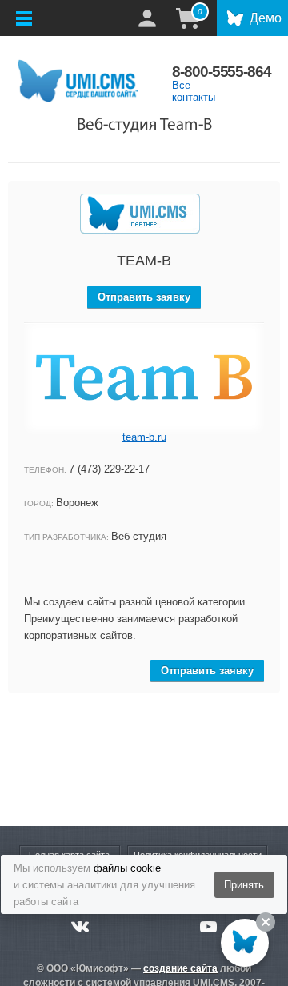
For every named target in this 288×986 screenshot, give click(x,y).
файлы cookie (127, 868)
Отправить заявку (144, 297)
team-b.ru (144, 437)
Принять (244, 885)
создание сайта (180, 968)
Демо (266, 18)
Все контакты (193, 91)
